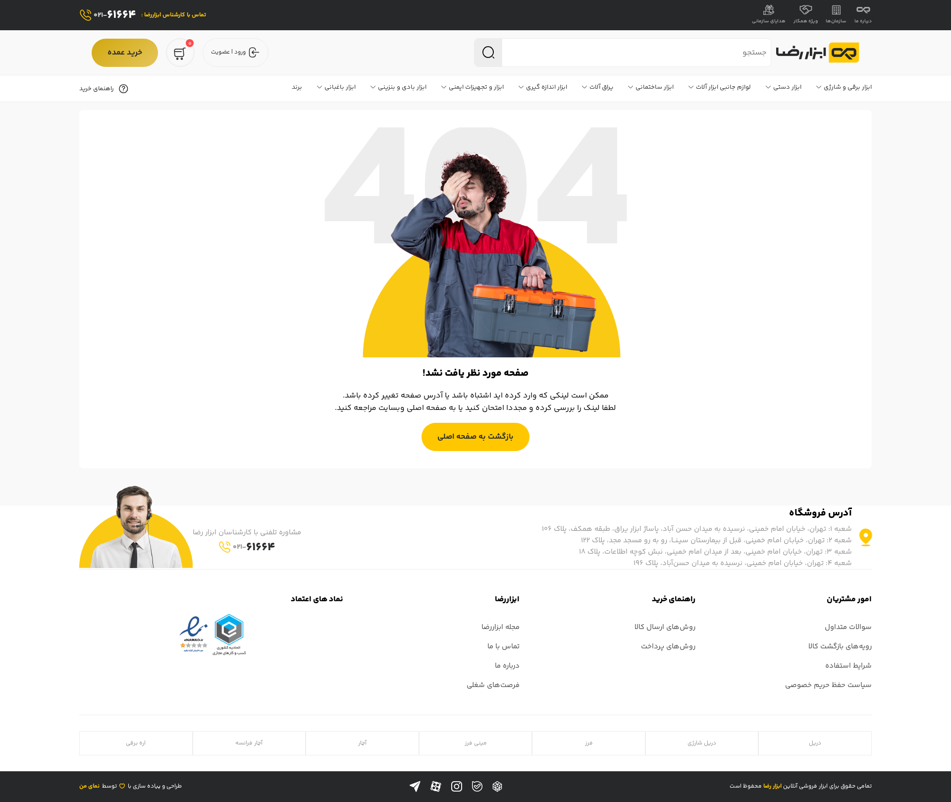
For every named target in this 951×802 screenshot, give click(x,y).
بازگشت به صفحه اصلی (475, 437)
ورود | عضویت (228, 52)
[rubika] (497, 786)
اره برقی (136, 743)
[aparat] (435, 786)
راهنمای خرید (96, 89)
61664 (115, 15)
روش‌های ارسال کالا (664, 627)
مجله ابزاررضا (500, 627)
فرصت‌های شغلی (493, 685)
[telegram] (415, 786)
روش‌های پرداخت (668, 646)
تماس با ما (503, 646)
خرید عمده (124, 53)
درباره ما (863, 21)
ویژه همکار (805, 21)
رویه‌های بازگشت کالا (840, 646)
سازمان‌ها (836, 21)
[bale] (477, 786)
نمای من (89, 786)
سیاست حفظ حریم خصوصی (828, 685)
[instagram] (456, 786)
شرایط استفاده (848, 666)
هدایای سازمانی (769, 21)
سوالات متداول (848, 627)
